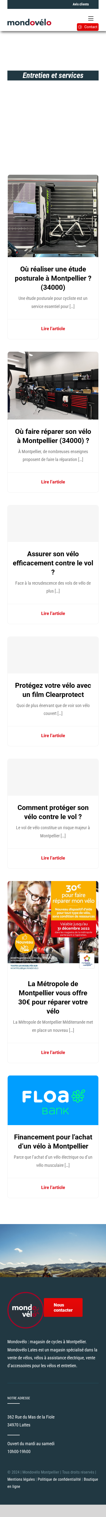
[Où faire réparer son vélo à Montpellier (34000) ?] (53, 355)
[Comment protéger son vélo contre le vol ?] (53, 777)
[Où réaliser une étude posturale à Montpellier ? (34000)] (53, 178)
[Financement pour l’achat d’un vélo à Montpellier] (53, 1079)
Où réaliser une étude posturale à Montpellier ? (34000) (53, 278)
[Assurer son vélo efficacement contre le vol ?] (53, 523)
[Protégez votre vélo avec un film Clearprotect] (53, 654)
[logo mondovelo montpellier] (29, 20)
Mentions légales (21, 1479)
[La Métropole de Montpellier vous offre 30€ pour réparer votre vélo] (53, 884)
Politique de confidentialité (60, 1479)
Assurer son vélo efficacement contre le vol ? (53, 563)
